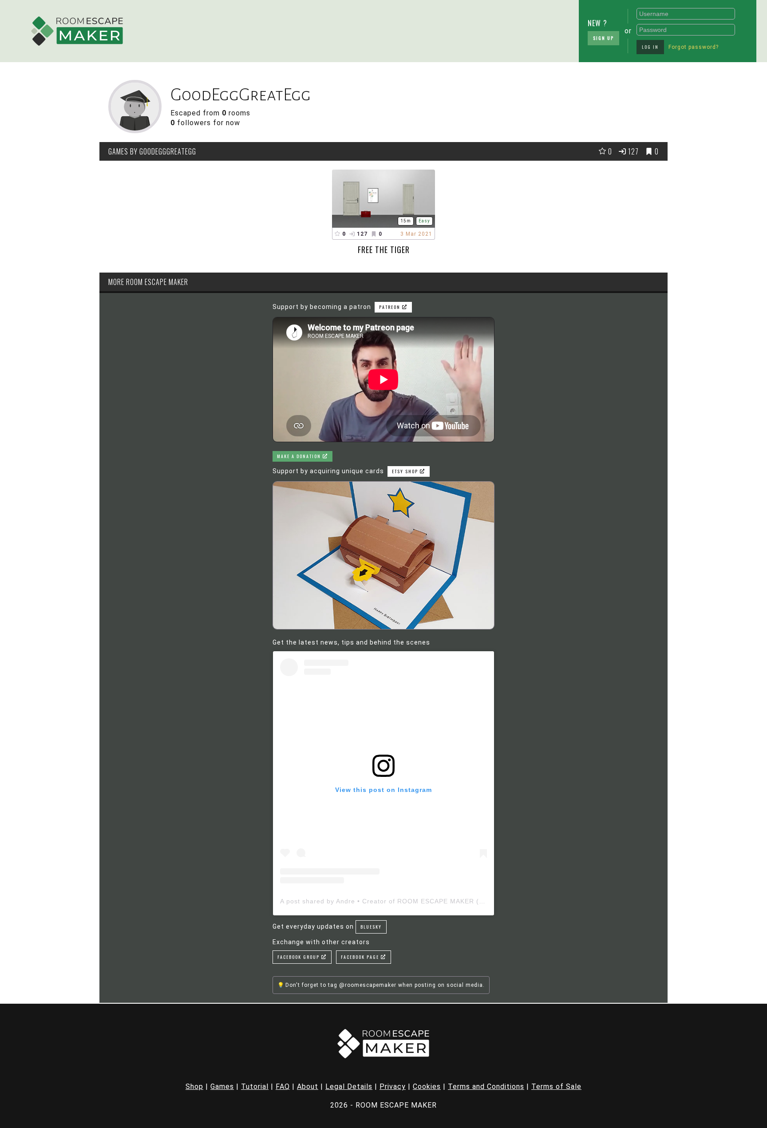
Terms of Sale (556, 1086)
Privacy (393, 1086)
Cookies (427, 1086)
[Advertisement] (354, 29)
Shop (194, 1086)
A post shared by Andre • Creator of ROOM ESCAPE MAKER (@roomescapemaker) (414, 901)
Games (222, 1086)
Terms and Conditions (486, 1086)
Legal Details (348, 1086)
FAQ (283, 1086)
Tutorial (255, 1086)
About (307, 1086)
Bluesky (371, 926)
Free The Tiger (384, 249)
